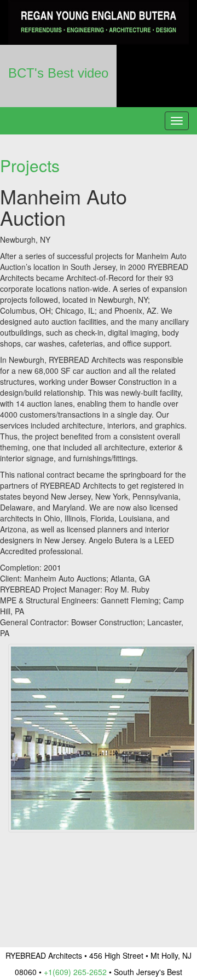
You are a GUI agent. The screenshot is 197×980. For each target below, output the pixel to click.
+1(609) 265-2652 (75, 971)
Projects (30, 165)
